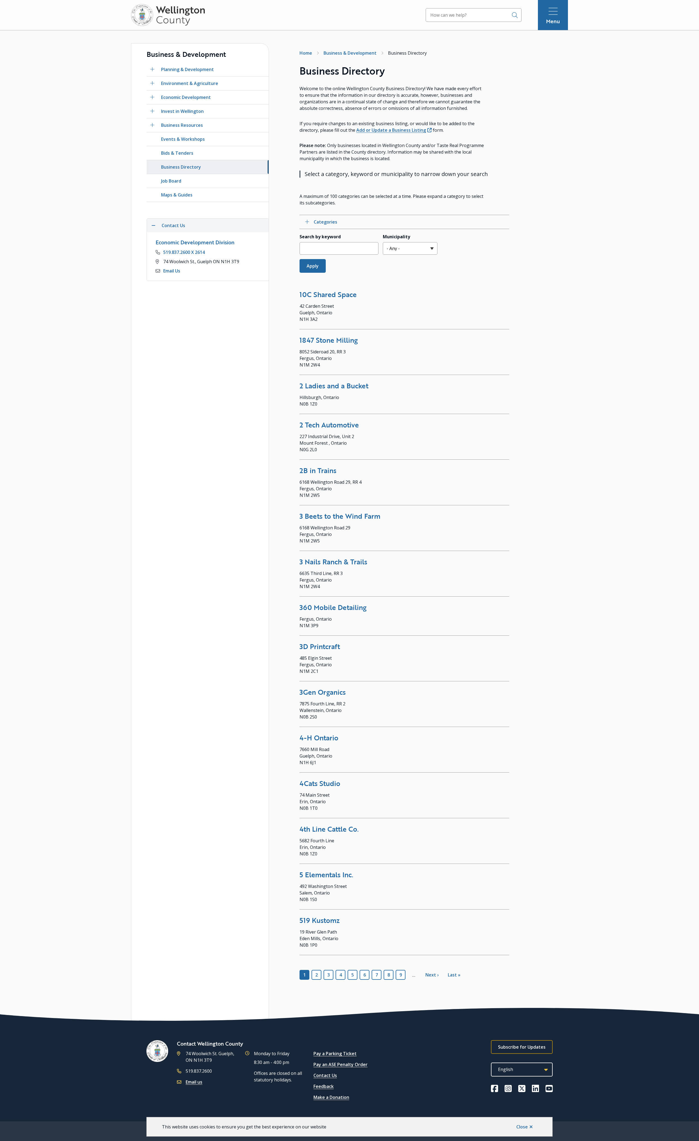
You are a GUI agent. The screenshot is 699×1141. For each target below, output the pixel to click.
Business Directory (181, 167)
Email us (194, 1082)
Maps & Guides (176, 195)
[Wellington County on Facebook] (494, 1089)
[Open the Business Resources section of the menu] (152, 125)
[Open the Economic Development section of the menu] (152, 97)
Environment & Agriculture (189, 83)
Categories (325, 222)
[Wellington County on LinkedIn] (535, 1089)
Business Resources (182, 125)
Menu (553, 21)
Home (306, 53)
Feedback (323, 1086)
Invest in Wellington (182, 111)
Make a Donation (331, 1097)
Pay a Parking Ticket (335, 1054)
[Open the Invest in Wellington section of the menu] (152, 111)
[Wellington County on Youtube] (549, 1089)
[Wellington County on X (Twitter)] (521, 1089)
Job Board (171, 181)
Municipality (396, 237)
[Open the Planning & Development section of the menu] (152, 69)
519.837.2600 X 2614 (184, 252)
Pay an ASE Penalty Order (340, 1064)
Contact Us (325, 1075)
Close (522, 1127)
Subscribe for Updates (522, 1047)
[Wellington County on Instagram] (508, 1089)
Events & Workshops (183, 139)
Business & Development (350, 53)
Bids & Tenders (177, 153)
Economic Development (186, 97)
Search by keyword (320, 237)
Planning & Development (187, 69)
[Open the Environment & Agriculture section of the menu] (152, 83)
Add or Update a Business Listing (391, 130)
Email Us (171, 271)
